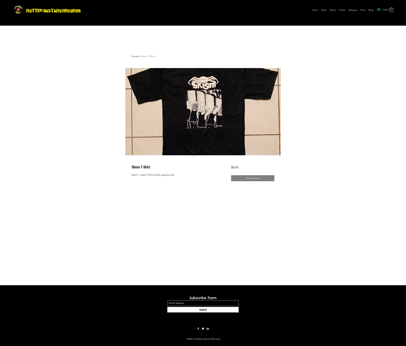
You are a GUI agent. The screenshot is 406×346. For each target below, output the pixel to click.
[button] (391, 9)
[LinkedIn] (207, 328)
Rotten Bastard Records (53, 10)
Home (135, 56)
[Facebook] (198, 328)
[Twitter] (203, 328)
